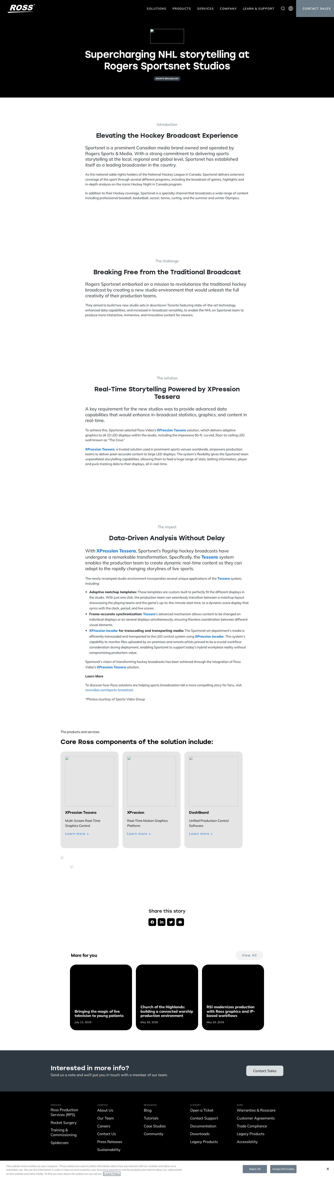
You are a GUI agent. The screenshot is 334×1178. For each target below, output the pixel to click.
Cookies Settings (227, 1169)
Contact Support (204, 1118)
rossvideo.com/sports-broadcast (109, 690)
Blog (148, 1111)
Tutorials (151, 1118)
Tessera (209, 557)
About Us (105, 1111)
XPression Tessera (171, 430)
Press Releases (109, 1142)
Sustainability (108, 1150)
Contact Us (106, 1134)
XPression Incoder (103, 630)
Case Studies (155, 1126)
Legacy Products (204, 1142)
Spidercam (60, 1143)
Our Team (105, 1118)
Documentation (203, 1126)
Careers (103, 1126)
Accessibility (247, 1142)
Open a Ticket (201, 1111)
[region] (167, 1169)
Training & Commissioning (64, 1133)
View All (249, 955)
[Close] (328, 1169)
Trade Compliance (252, 1126)
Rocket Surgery (64, 1123)
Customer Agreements (256, 1118)
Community (153, 1134)
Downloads (200, 1134)
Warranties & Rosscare (256, 1111)
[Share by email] (180, 922)
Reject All (254, 1169)
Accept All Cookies (283, 1169)
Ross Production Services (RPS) (64, 1112)
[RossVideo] (21, 8)
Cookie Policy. (112, 1173)
